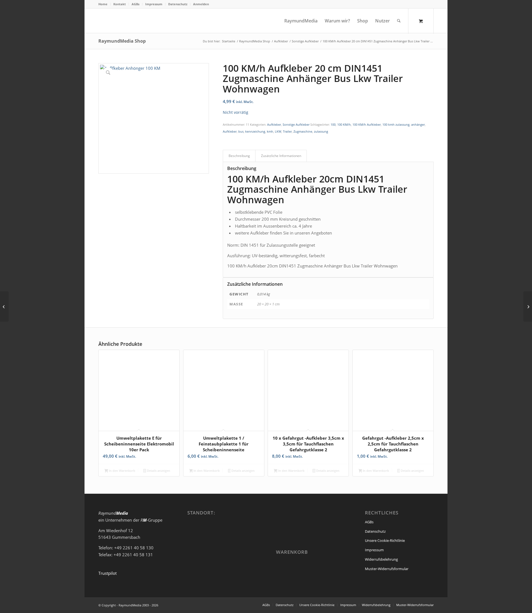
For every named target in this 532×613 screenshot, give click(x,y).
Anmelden (201, 4)
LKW (278, 131)
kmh (270, 131)
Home (103, 4)
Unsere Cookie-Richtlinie (385, 540)
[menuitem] (104, 4)
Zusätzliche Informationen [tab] (281, 155)
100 (333, 124)
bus (241, 131)
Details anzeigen (158, 470)
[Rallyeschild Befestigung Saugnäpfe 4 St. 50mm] (527, 306)
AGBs (135, 4)
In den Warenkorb (121, 470)
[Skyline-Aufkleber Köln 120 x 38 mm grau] (4, 306)
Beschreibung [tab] (239, 155)
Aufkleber (274, 124)
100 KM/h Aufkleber (366, 124)
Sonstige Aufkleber (296, 124)
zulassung (321, 131)
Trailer (287, 131)
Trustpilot (107, 573)
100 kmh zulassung (396, 124)
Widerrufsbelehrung (381, 559)
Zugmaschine (302, 131)
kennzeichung (255, 131)
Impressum (153, 4)
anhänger (418, 124)
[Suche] (398, 21)
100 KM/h (344, 124)
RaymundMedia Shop (122, 41)
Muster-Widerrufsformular (386, 568)
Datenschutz (177, 4)
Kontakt (119, 4)
